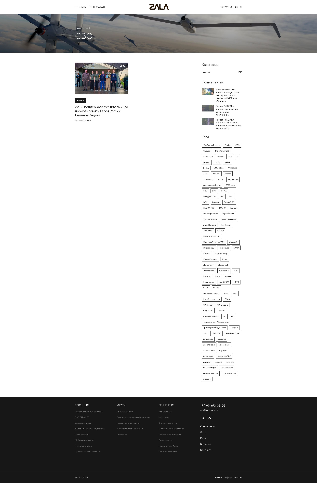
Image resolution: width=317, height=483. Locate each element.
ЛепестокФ (223, 265)
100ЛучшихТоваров (211, 145)
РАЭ (226, 293)
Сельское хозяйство (167, 452)
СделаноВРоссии (210, 316)
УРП (205, 333)
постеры (230, 362)
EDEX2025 (208, 156)
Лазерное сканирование (128, 423)
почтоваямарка (209, 367)
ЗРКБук (220, 231)
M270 (217, 162)
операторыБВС (224, 356)
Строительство (165, 440)
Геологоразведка (210, 213)
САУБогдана (222, 305)
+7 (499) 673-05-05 (212, 405)
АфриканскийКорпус (212, 185)
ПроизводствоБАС (211, 293)
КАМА (236, 248)
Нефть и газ (163, 417)
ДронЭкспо (225, 225)
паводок (206, 362)
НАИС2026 (224, 282)
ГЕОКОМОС (208, 208)
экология (207, 379)
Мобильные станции (84, 440)
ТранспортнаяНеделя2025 (214, 328)
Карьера (205, 444)
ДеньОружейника (228, 219)
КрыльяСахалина (210, 259)
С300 (227, 299)
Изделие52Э (208, 248)
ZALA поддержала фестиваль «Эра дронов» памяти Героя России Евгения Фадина (101, 111)
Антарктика (233, 179)
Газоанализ (122, 434)
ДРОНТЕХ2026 (210, 219)
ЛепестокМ (208, 265)
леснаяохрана (209, 345)
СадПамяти (208, 310)
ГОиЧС (222, 208)
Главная (78, 28)
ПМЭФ (216, 288)
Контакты (206, 450)
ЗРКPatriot (207, 231)
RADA (227, 162)
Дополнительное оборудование (90, 429)
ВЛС (205, 202)
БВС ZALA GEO (82, 417)
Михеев (228, 276)
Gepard (220, 156)
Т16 (224, 316)
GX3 (230, 156)
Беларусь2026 (209, 196)
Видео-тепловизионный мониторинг (134, 417)
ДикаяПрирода (209, 225)
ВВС (231, 196)
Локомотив (224, 270)
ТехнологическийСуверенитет (216, 322)
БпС (222, 196)
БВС (205, 191)
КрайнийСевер (221, 253)
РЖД (235, 293)
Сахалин (221, 310)
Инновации (224, 248)
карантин (222, 339)
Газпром (233, 208)
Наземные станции (83, 446)
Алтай (220, 179)
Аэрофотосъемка (125, 411)
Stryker (206, 168)
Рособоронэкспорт (211, 299)
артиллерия (208, 339)
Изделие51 (233, 242)
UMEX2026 (219, 168)
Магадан (206, 276)
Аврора (228, 173)
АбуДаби (216, 173)
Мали (217, 276)
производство (227, 367)
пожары (218, 362)
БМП (214, 191)
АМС (205, 173)
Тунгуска (234, 328)
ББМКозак (230, 185)
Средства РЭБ (82, 434)
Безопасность (165, 411)
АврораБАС (208, 179)
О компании (208, 426)
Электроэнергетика (167, 423)
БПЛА (224, 191)
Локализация (208, 270)
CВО (237, 145)
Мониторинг (208, 282)
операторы (208, 356)
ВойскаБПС (229, 202)
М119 (236, 270)
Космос (206, 253)
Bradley (227, 145)
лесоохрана (224, 345)
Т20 (232, 316)
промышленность (210, 373)
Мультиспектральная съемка (130, 429)
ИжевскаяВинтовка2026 (213, 242)
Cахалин (206, 151)
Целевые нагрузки (83, 423)
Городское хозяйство (168, 446)
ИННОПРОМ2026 (211, 236)
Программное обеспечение (87, 452)
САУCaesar (207, 305)
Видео (204, 438)
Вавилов (215, 202)
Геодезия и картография (169, 434)
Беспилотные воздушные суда (88, 411)
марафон (223, 350)
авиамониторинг (233, 333)
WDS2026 (232, 168)
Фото (203, 432)
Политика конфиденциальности (228, 477)
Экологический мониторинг (171, 429)
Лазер (224, 259)
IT (237, 156)
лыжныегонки (208, 350)
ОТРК (205, 288)
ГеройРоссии (228, 213)
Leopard (206, 162)
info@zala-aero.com (210, 410)
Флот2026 (216, 333)
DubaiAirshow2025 (223, 151)
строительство (229, 373)
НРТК (236, 282)
